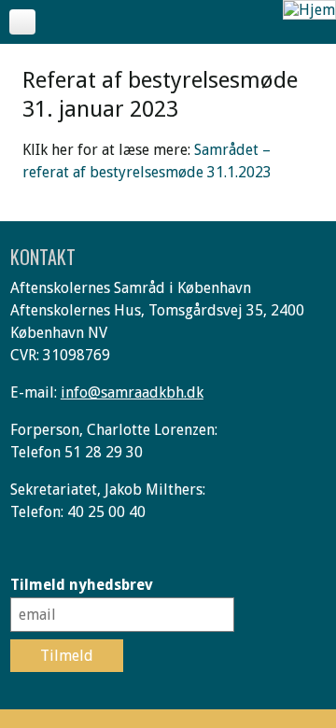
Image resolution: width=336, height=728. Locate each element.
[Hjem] (309, 10)
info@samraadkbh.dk (132, 392)
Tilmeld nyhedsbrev (81, 585)
